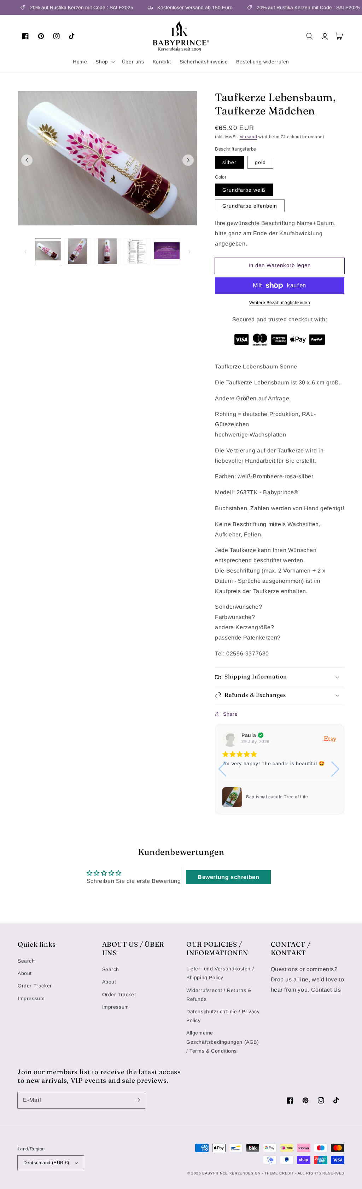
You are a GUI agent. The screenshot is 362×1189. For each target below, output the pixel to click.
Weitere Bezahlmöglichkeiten (279, 302)
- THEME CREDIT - (280, 1173)
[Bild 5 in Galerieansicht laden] (167, 251)
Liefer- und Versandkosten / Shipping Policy (220, 973)
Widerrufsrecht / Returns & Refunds (218, 994)
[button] (104, 61)
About (25, 973)
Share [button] (230, 714)
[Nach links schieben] (27, 160)
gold (260, 162)
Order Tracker (35, 985)
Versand (248, 136)
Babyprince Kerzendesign (231, 1173)
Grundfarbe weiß (243, 190)
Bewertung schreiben (228, 877)
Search (26, 961)
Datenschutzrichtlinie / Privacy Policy (223, 1016)
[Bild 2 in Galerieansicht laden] (78, 251)
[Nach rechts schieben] (188, 160)
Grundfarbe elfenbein (249, 206)
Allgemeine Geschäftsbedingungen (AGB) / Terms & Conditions (222, 1041)
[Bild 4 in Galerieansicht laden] (137, 251)
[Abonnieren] (137, 1100)
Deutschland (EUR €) (46, 1162)
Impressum (31, 998)
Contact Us (326, 990)
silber (229, 162)
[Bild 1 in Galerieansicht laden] (48, 251)
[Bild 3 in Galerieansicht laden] (107, 251)
